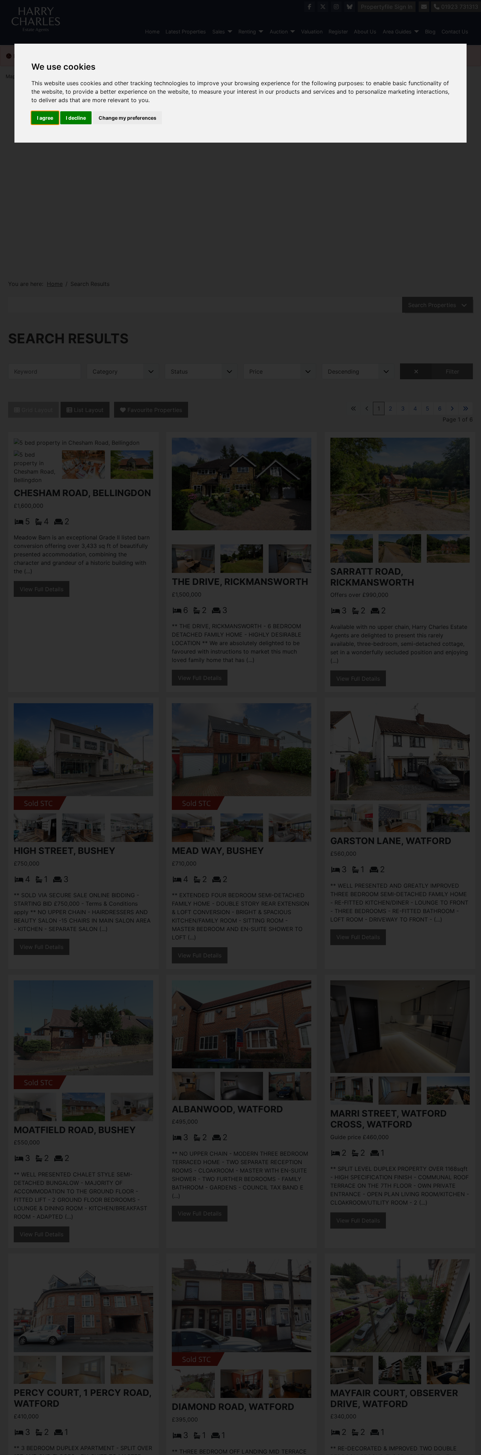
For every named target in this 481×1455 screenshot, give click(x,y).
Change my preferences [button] (127, 118)
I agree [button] (45, 118)
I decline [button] (76, 118)
